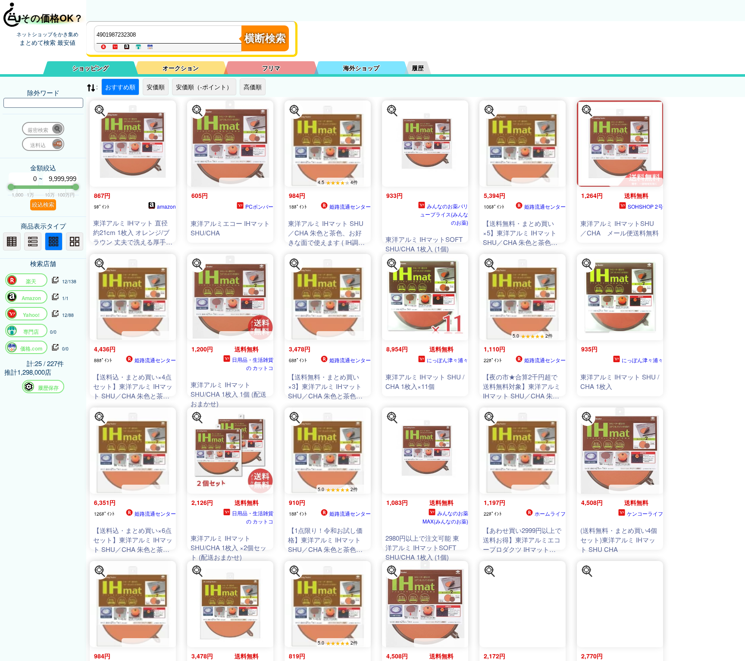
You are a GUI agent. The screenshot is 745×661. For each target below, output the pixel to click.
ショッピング (90, 67)
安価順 (156, 86)
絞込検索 (43, 204)
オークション (181, 67)
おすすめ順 (120, 86)
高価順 (253, 86)
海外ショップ (361, 67)
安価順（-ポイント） (204, 86)
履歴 (418, 67)
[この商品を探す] (100, 111)
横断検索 (265, 38)
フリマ (271, 67)
